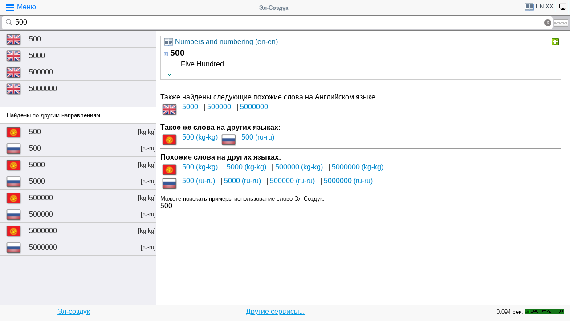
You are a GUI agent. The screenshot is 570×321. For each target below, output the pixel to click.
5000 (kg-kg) (246, 167)
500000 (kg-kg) (299, 167)
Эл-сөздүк (73, 311)
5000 (37, 55)
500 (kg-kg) (200, 137)
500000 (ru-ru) (292, 181)
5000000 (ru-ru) (348, 181)
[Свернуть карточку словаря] (554, 41)
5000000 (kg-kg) (357, 167)
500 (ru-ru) (257, 137)
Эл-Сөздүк (274, 7)
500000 (41, 72)
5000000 (43, 88)
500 (35, 39)
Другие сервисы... (275, 311)
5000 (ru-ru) (242, 181)
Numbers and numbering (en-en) (226, 41)
